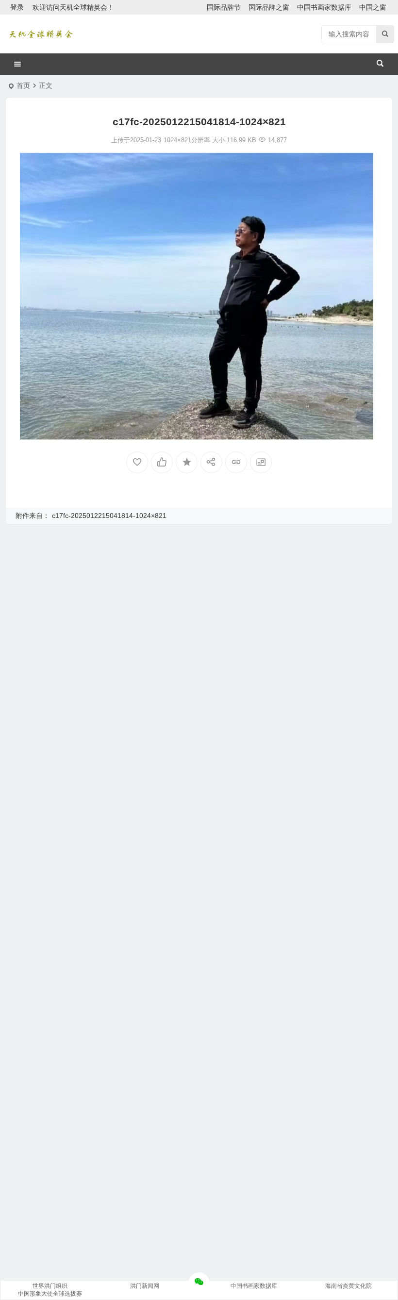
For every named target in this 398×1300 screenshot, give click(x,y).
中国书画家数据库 (324, 7)
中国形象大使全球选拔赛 (50, 1293)
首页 (23, 85)
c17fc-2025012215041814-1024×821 (109, 515)
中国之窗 (372, 7)
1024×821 (177, 140)
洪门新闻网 (144, 1286)
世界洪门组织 (50, 1286)
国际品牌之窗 (269, 7)
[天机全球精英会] (41, 34)
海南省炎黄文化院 (348, 1286)
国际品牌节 (224, 7)
